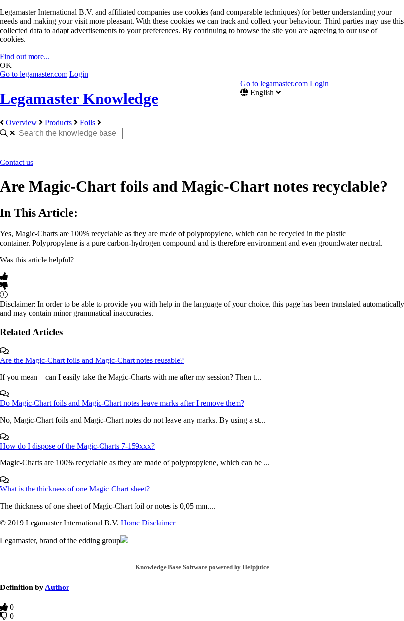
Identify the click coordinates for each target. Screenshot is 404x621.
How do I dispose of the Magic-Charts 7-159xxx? (77, 446)
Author (57, 587)
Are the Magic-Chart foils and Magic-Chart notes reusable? (92, 360)
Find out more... (25, 56)
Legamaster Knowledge (79, 98)
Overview (21, 122)
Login (78, 74)
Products (58, 122)
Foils (87, 122)
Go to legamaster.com (33, 74)
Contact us (16, 162)
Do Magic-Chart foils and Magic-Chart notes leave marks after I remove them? (122, 403)
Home (130, 523)
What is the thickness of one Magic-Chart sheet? (75, 489)
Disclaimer (158, 523)
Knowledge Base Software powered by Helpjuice (202, 567)
